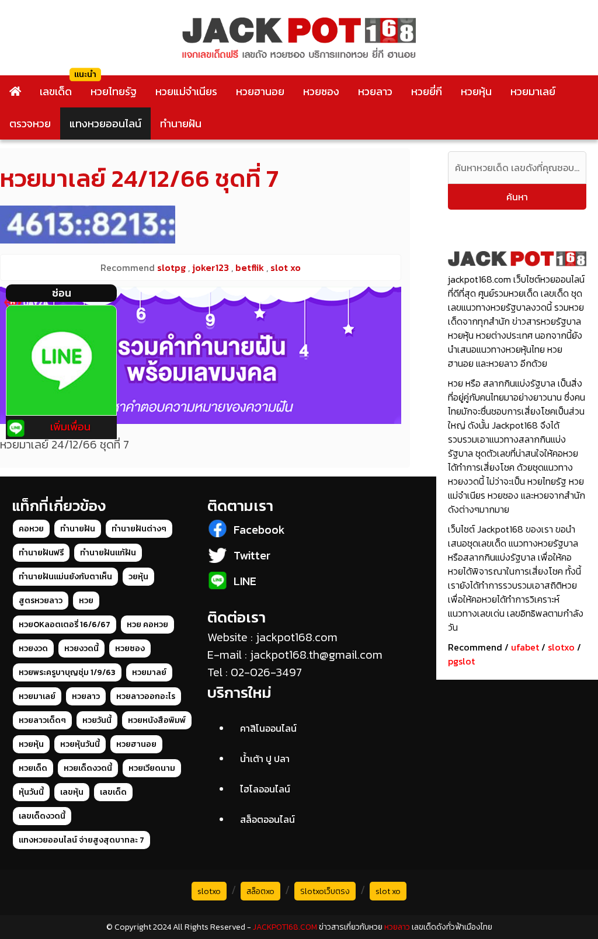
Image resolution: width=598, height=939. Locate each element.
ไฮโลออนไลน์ (265, 789)
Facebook (259, 529)
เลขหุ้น (72, 792)
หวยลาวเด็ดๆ (42, 720)
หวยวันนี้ (97, 720)
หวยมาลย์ (149, 672)
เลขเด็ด (56, 91)
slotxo (561, 647)
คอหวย (31, 529)
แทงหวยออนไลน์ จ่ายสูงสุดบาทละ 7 (81, 840)
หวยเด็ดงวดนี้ (88, 768)
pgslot (461, 661)
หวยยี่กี (426, 91)
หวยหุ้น (476, 91)
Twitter (252, 555)
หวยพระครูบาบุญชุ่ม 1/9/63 (67, 672)
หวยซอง (321, 91)
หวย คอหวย (147, 624)
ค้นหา (517, 197)
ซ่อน (61, 293)
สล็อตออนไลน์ (267, 819)
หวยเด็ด (33, 768)
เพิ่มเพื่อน (70, 426)
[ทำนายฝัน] (200, 355)
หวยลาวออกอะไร (145, 696)
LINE (245, 581)
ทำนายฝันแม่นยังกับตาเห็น (65, 577)
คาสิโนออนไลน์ (268, 728)
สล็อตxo (260, 891)
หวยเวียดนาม (151, 768)
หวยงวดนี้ (81, 648)
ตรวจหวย (30, 123)
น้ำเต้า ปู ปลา (265, 759)
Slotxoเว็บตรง (325, 891)
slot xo (388, 891)
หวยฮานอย (260, 91)
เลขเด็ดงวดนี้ (42, 816)
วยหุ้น (138, 577)
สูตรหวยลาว (40, 600)
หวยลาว (375, 91)
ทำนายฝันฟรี (41, 553)
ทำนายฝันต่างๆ (139, 529)
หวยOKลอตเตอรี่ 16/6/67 (64, 624)
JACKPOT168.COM (285, 927)
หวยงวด (33, 648)
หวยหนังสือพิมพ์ (157, 720)
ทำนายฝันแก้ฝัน (108, 553)
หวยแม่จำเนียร (186, 91)
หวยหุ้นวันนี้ (80, 744)
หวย (86, 600)
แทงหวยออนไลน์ (105, 123)
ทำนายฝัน (180, 123)
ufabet (525, 647)
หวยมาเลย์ (532, 91)
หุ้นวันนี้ (31, 792)
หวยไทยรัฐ (114, 91)
